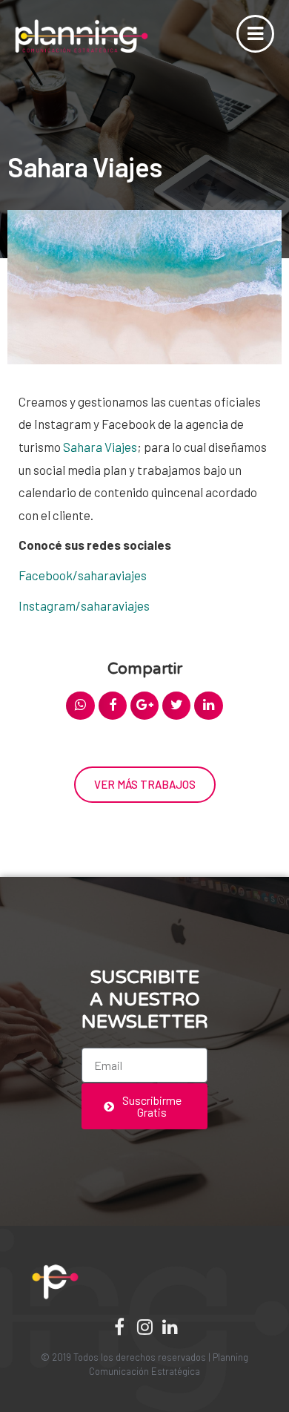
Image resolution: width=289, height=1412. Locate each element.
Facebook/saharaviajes (83, 575)
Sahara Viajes (100, 446)
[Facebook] (119, 1327)
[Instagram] (144, 1327)
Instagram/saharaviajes (84, 605)
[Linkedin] (170, 1327)
